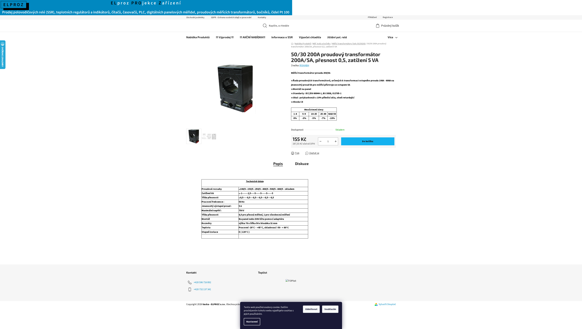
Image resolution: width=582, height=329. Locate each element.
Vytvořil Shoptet (387, 304)
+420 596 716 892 (202, 282)
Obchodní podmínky (195, 17)
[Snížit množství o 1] (320, 141)
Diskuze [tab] (302, 163)
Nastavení (252, 321)
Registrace (388, 17)
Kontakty (262, 17)
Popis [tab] (278, 163)
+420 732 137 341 (202, 289)
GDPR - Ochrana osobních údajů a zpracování (231, 17)
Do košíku (367, 141)
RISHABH (304, 65)
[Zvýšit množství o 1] (335, 141)
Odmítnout (311, 309)
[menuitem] (198, 37)
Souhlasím (330, 309)
